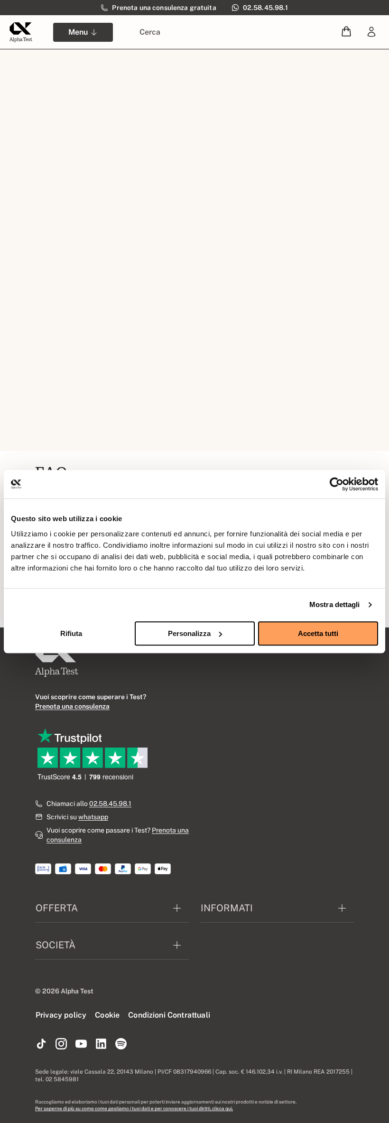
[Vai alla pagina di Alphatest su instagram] (61, 1044)
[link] (371, 32)
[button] (346, 32)
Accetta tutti (318, 633)
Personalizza (189, 633)
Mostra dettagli (334, 604)
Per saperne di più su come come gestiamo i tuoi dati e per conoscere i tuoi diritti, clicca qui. (134, 1108)
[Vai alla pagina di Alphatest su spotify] (121, 1044)
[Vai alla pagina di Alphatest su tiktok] (41, 1044)
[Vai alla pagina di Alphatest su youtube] (81, 1044)
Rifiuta (71, 633)
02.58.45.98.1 (110, 803)
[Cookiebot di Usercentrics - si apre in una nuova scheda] (336, 484)
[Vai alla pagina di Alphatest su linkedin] (101, 1044)
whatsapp (93, 817)
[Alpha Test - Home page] (21, 32)
